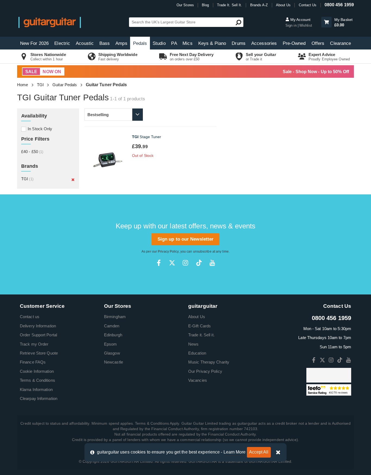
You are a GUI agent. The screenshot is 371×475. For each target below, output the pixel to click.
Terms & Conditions (37, 380)
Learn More (235, 452)
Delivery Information (38, 326)
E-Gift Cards (199, 326)
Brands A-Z (259, 5)
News (193, 344)
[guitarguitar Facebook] (159, 262)
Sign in (291, 25)
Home (22, 84)
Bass (104, 43)
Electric (62, 43)
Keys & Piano (212, 43)
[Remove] (73, 179)
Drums (239, 43)
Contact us (29, 316)
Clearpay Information (38, 398)
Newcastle (113, 362)
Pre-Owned (294, 43)
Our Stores (185, 5)
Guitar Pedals (64, 84)
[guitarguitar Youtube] (212, 262)
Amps (121, 43)
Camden (112, 326)
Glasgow (112, 353)
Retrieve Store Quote (39, 353)
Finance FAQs (33, 362)
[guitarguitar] (49, 22)
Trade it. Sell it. (201, 335)
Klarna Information (36, 389)
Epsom (110, 344)
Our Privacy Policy (205, 371)
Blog (205, 5)
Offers (318, 43)
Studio (159, 43)
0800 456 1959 (339, 4)
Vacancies (197, 380)
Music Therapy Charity (208, 362)
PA (174, 43)
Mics (187, 43)
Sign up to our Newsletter (186, 239)
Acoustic (85, 43)
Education (197, 353)
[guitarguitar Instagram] (185, 262)
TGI (40, 84)
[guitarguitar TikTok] (199, 262)
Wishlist (305, 25)
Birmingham (115, 316)
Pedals (140, 43)
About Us (283, 5)
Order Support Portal (38, 335)
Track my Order (34, 344)
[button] (326, 22)
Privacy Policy (168, 251)
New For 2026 (34, 43)
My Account (299, 19)
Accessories (264, 43)
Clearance (340, 43)
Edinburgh (113, 335)
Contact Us (308, 5)
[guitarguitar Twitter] (172, 262)
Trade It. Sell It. (229, 5)
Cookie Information (37, 371)
